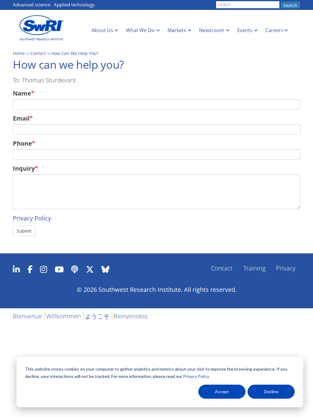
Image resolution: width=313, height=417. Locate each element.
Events (244, 30)
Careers (274, 30)
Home (19, 53)
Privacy (286, 268)
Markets (177, 30)
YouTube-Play (59, 269)
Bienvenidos (130, 316)
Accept (222, 391)
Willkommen (63, 316)
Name (22, 93)
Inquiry (24, 168)
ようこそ (97, 316)
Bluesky (105, 269)
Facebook (30, 269)
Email (21, 118)
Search (290, 5)
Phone (22, 143)
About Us (102, 30)
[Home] (43, 27)
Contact (38, 53)
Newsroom (211, 30)
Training (254, 268)
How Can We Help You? (74, 53)
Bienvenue (27, 316)
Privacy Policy (196, 376)
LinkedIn (16, 269)
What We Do (140, 30)
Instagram (43, 269)
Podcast (74, 269)
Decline (271, 391)
